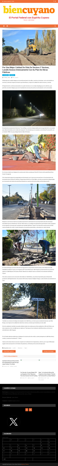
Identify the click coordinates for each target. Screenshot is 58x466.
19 (19, 450)
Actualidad (5, 75)
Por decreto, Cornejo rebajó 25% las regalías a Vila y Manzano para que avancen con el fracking (28, 374)
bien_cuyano (15, 77)
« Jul (4, 459)
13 (26, 448)
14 (34, 448)
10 (3, 448)
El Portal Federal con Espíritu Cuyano (29, 17)
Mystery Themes (25, 464)
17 (3, 450)
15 (41, 448)
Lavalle (14, 348)
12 (19, 448)
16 (49, 448)
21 (34, 450)
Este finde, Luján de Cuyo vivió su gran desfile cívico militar (10, 351)
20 (26, 450)
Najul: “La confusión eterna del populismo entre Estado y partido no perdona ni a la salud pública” (47, 374)
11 (11, 448)
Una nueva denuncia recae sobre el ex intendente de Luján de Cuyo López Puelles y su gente (10, 362)
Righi (26, 348)
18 (11, 450)
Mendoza (12, 75)
